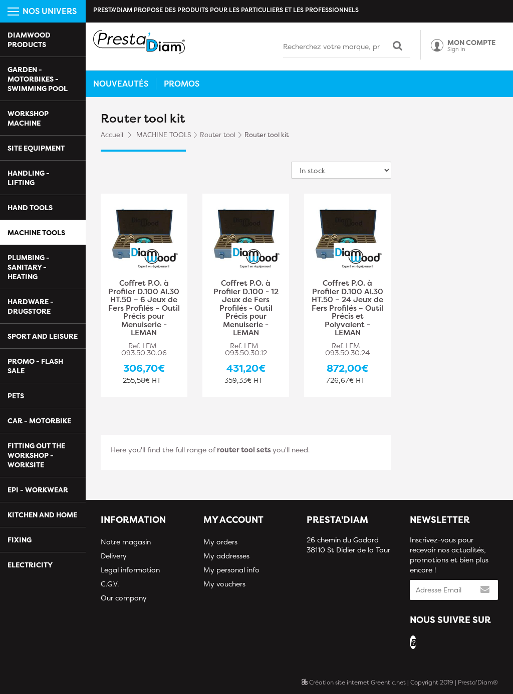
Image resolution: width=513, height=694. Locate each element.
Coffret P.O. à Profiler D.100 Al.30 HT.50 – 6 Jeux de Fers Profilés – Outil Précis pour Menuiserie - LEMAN (144, 308)
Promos (181, 83)
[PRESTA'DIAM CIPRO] (139, 42)
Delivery (114, 555)
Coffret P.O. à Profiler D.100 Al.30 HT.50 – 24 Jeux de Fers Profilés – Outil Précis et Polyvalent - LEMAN (347, 308)
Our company (124, 597)
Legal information (130, 569)
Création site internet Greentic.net (357, 682)
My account (233, 519)
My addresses (226, 555)
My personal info (231, 569)
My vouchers (224, 583)
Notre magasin (126, 541)
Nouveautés (120, 83)
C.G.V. (110, 583)
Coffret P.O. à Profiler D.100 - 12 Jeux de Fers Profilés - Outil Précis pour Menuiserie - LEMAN (246, 308)
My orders (220, 541)
